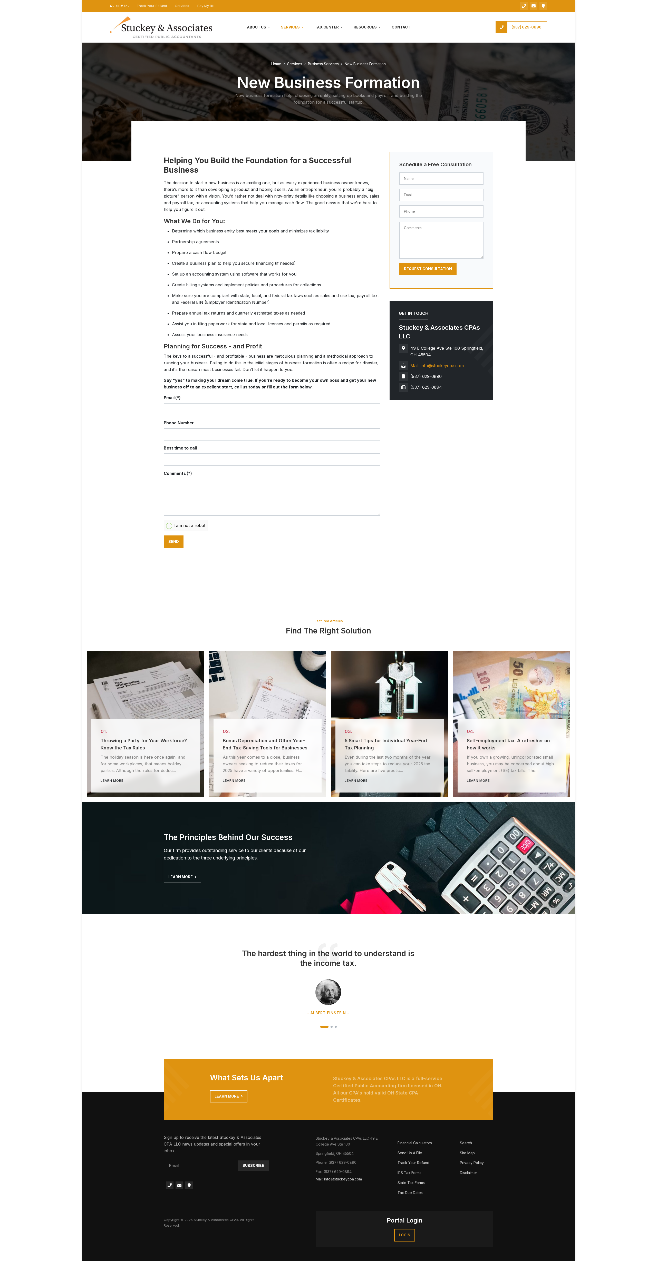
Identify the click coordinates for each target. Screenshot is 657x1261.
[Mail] (179, 1185)
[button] (259, 27)
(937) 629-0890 (526, 27)
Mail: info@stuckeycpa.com (437, 365)
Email (172, 397)
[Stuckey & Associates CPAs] (161, 26)
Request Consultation (428, 269)
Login (404, 1235)
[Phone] (524, 6)
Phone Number (179, 422)
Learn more (181, 877)
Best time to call (180, 448)
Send (173, 541)
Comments (178, 473)
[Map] (543, 6)
